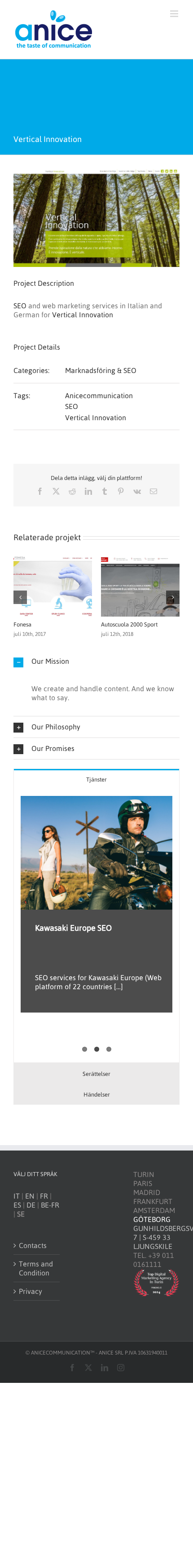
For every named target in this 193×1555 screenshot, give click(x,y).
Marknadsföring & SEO (100, 370)
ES (17, 1205)
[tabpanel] (96, 926)
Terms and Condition (36, 1268)
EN (30, 1196)
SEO (20, 306)
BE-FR (50, 1205)
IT (16, 1196)
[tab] (96, 779)
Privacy (30, 1291)
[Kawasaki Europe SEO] (96, 853)
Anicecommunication (99, 395)
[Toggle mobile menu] (175, 13)
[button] (20, 597)
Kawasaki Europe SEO (73, 928)
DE (30, 1205)
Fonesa (22, 624)
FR (44, 1196)
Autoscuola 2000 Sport (129, 624)
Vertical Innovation (82, 315)
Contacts (33, 1245)
